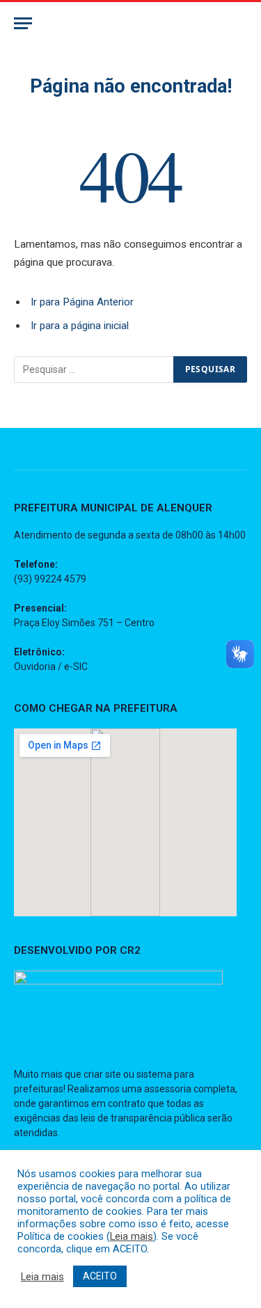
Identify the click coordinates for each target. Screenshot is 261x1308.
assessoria (167, 1088)
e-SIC (76, 666)
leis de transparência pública (143, 1118)
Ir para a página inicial (80, 325)
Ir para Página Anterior (82, 302)
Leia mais (131, 1236)
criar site (102, 1074)
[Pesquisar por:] (94, 369)
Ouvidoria (35, 666)
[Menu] (23, 23)
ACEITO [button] (100, 1276)
